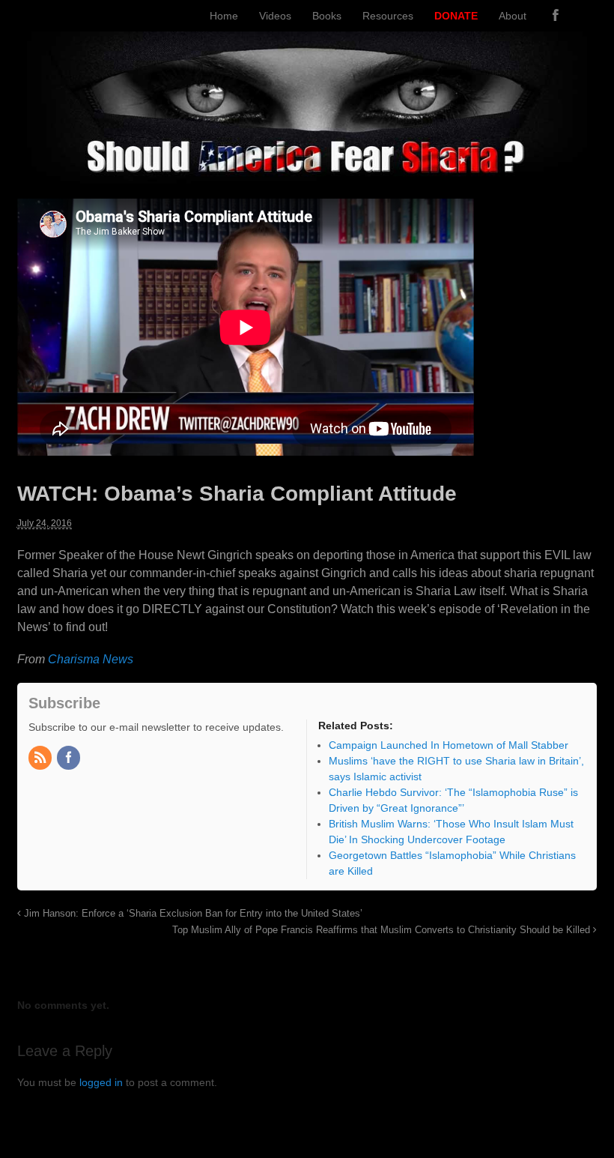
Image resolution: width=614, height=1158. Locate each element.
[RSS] (41, 759)
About (512, 16)
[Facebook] (555, 15)
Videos (275, 16)
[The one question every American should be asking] (307, 175)
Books (326, 16)
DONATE (456, 16)
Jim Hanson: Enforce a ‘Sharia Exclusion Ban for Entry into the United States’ (191, 913)
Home (224, 16)
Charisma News (90, 659)
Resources (387, 16)
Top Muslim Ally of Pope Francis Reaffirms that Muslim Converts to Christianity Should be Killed (382, 930)
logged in (101, 1082)
